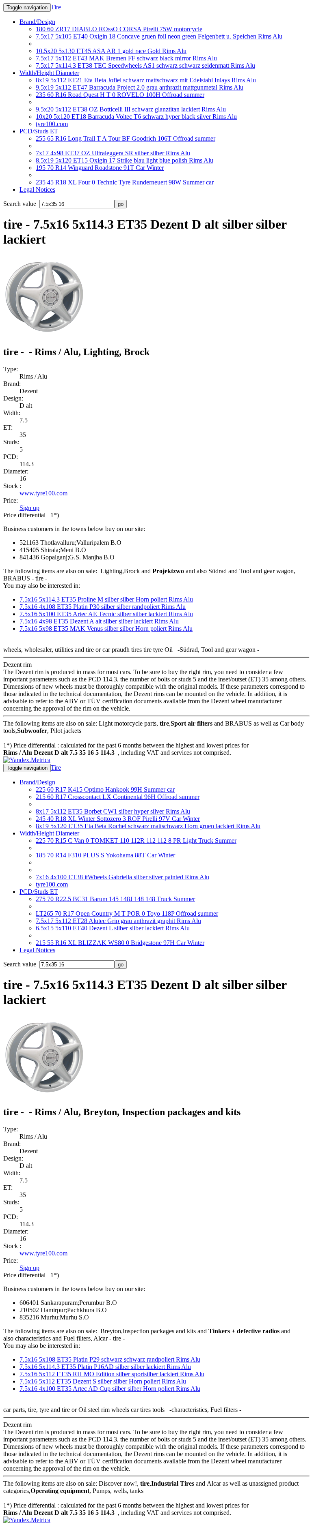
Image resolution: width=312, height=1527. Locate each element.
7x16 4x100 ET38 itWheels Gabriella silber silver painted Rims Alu (122, 877)
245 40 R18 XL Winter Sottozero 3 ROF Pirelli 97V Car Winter (118, 818)
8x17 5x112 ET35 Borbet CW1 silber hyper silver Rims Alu (113, 811)
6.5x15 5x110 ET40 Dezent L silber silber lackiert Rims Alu (113, 928)
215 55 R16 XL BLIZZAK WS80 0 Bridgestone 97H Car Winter (120, 942)
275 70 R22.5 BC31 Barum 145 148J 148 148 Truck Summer (115, 898)
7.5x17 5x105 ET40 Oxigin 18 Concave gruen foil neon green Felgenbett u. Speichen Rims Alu (159, 36)
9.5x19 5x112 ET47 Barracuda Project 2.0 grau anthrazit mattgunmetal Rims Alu (139, 87)
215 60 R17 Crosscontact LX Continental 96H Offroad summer (117, 796)
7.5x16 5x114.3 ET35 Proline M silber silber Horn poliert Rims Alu (106, 599)
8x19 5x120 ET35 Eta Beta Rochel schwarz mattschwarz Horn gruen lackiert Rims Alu (148, 825)
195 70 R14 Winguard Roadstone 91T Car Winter (100, 167)
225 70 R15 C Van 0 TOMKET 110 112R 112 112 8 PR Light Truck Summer (136, 840)
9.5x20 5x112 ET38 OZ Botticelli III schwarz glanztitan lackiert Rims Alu (131, 109)
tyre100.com (52, 123)
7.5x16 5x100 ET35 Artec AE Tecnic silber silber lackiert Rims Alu (106, 613)
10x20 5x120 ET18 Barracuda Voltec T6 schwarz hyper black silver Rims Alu (136, 116)
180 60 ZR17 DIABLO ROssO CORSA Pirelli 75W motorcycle (119, 29)
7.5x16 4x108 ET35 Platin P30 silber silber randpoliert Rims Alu (103, 606)
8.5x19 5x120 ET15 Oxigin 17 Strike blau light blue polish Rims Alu (124, 160)
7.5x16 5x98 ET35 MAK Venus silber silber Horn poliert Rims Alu (106, 628)
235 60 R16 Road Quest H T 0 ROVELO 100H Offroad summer (120, 94)
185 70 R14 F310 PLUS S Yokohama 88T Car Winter (105, 855)
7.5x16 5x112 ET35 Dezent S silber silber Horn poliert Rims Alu (103, 1381)
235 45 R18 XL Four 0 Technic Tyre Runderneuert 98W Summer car (125, 182)
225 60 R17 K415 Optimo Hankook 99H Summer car (105, 789)
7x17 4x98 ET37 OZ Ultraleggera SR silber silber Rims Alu (113, 153)
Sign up (29, 507)
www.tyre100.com (43, 493)
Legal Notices (37, 189)
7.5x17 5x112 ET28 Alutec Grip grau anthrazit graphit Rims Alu (118, 920)
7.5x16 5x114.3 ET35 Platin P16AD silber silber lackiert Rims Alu (105, 1366)
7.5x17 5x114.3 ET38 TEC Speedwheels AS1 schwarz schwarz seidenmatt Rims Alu (145, 65)
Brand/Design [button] (37, 21)
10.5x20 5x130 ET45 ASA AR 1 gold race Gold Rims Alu (111, 50)
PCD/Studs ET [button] (39, 131)
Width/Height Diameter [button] (49, 72)
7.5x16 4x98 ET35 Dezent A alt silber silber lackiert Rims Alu (99, 621)
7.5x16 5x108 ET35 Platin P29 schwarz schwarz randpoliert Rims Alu (110, 1359)
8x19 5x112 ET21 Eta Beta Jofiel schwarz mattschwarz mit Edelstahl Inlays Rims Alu (146, 80)
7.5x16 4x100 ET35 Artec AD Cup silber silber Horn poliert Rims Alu (110, 1388)
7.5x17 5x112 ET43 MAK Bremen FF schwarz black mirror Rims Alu (126, 58)
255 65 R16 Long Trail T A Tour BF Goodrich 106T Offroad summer (125, 138)
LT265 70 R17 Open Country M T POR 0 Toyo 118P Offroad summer (127, 913)
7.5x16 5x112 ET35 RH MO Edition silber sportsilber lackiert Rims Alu (112, 1374)
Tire (56, 7)
